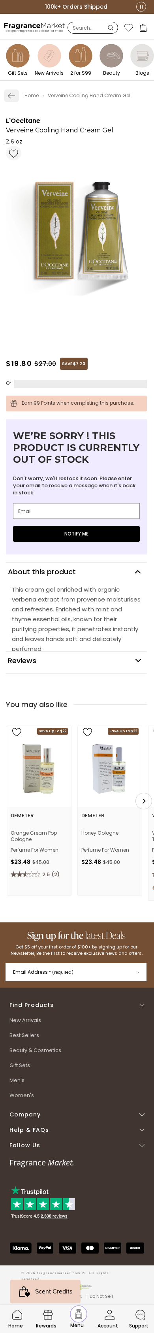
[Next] (143, 801)
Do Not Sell (101, 1296)
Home (31, 95)
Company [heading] (25, 1114)
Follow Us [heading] (24, 1145)
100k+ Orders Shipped (76, 7)
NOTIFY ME (76, 533)
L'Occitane (23, 120)
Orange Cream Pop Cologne (34, 836)
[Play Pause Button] (141, 7)
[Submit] (138, 972)
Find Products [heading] (31, 1005)
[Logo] (34, 27)
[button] (144, 28)
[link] (11, 95)
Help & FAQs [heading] (29, 1130)
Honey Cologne (99, 833)
